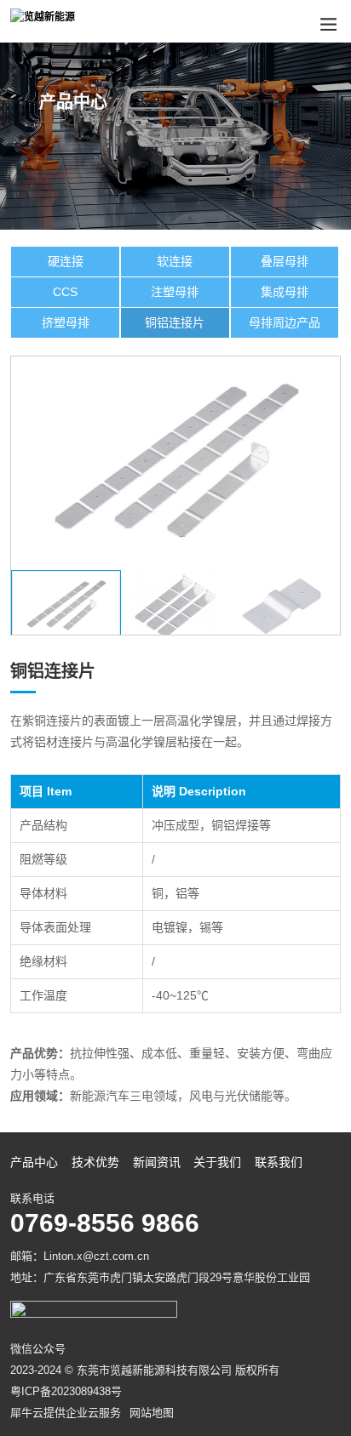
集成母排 (284, 292)
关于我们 (217, 1162)
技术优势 (95, 1162)
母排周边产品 (284, 322)
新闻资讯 (157, 1162)
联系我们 (278, 1162)
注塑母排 (175, 292)
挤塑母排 (65, 322)
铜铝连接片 (174, 322)
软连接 (175, 261)
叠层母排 (284, 261)
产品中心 (34, 1162)
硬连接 (65, 261)
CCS (65, 292)
